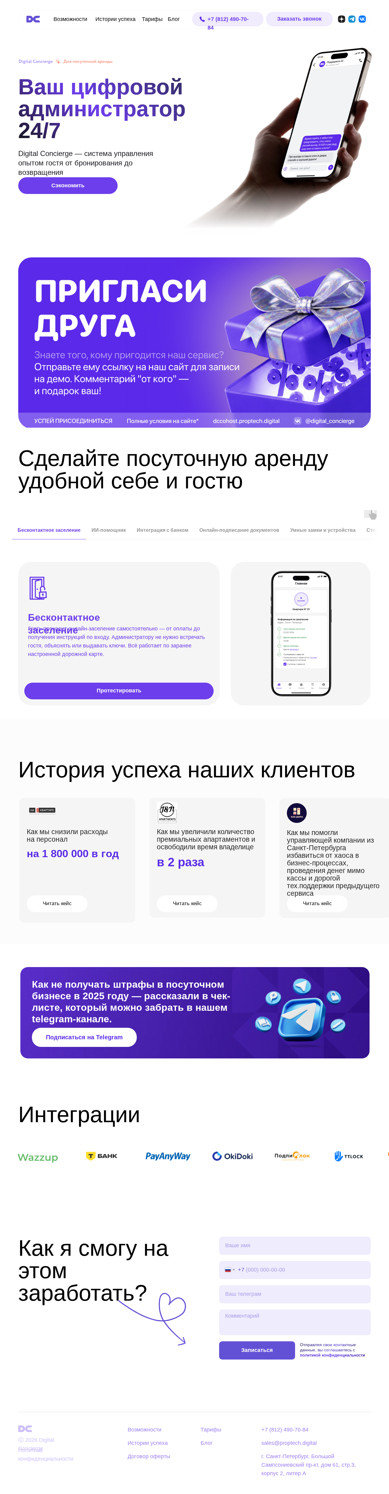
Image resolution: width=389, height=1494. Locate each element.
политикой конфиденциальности (332, 1355)
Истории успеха (115, 19)
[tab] (49, 533)
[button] (299, 19)
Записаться (257, 1350)
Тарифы (152, 19)
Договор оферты (149, 1456)
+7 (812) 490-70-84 (284, 1430)
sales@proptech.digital (289, 1443)
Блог (174, 19)
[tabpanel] (194, 633)
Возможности (70, 19)
